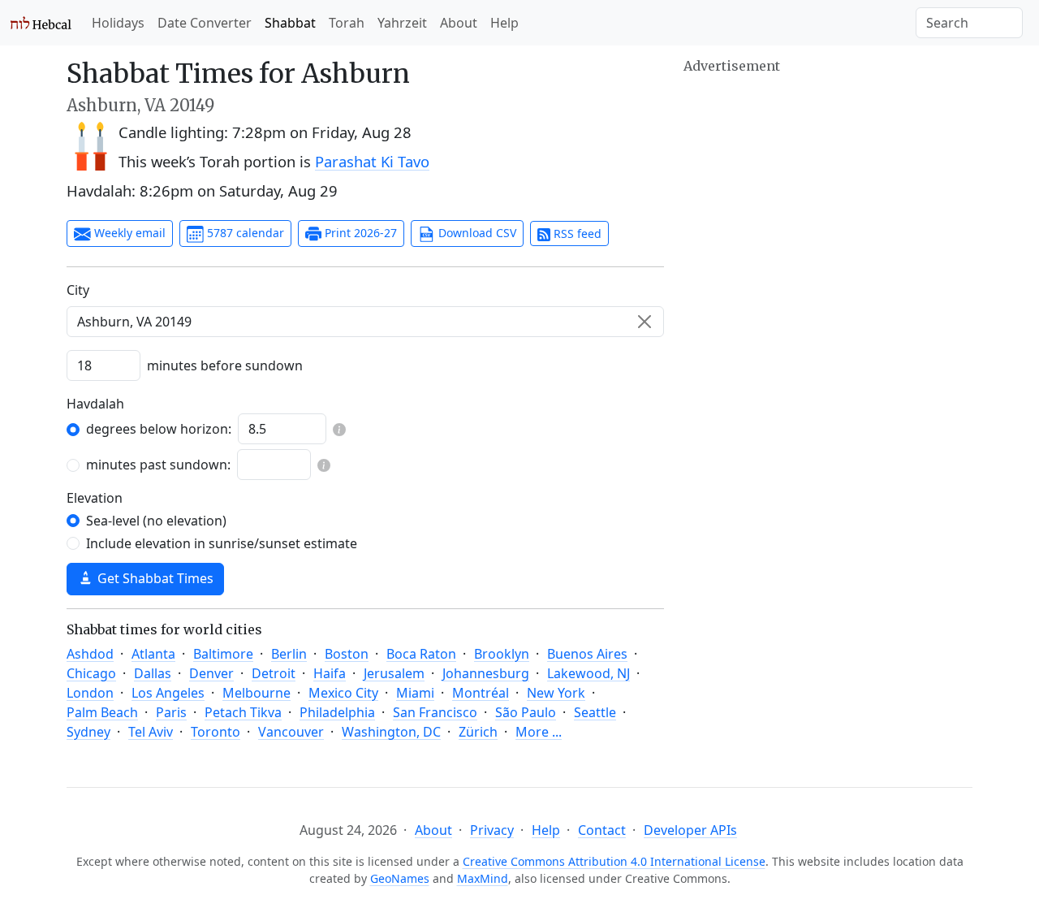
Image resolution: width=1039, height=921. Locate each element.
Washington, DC (391, 732)
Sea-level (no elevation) (156, 521)
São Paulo (525, 712)
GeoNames (399, 878)
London (90, 693)
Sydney (88, 732)
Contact (602, 830)
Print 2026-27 (359, 232)
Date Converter (204, 23)
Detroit (273, 673)
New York (556, 693)
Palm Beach (102, 712)
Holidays (118, 23)
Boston (347, 654)
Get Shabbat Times (153, 578)
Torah (346, 23)
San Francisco (435, 712)
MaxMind (482, 878)
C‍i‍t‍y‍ (78, 290)
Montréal (480, 693)
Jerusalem (394, 673)
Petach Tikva (243, 712)
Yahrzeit (402, 23)
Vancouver (291, 732)
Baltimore (223, 654)
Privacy (492, 830)
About (458, 23)
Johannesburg (485, 673)
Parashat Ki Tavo (372, 161)
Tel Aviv (150, 732)
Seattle (595, 712)
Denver (211, 673)
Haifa (329, 673)
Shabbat (290, 23)
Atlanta (153, 654)
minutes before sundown (225, 365)
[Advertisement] (827, 191)
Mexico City (343, 693)
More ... (538, 732)
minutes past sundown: (158, 464)
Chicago (91, 673)
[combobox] (365, 321)
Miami (415, 693)
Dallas (152, 673)
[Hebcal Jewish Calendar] (41, 22)
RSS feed (575, 233)
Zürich (478, 732)
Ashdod (90, 654)
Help (504, 23)
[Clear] (644, 321)
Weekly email (128, 232)
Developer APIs (690, 830)
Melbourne (256, 693)
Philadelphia (337, 712)
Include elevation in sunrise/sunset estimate (221, 543)
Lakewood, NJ (588, 673)
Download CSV (475, 232)
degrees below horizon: (158, 429)
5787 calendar (244, 232)
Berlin (289, 654)
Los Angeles (168, 693)
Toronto (215, 732)
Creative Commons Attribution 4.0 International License (614, 861)
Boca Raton (421, 654)
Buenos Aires (587, 654)
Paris (171, 712)
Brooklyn (501, 654)
